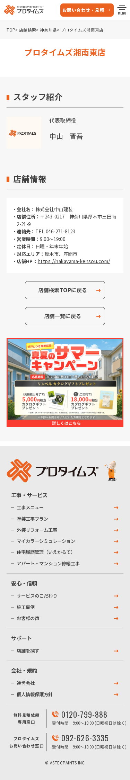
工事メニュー (30, 507)
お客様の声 (28, 618)
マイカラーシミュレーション (46, 540)
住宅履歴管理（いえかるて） (46, 551)
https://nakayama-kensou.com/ (73, 261)
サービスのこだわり (37, 595)
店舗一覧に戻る (62, 316)
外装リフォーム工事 (37, 529)
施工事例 (26, 606)
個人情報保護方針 (35, 694)
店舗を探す (28, 650)
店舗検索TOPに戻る (62, 290)
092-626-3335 (85, 737)
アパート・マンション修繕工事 (48, 563)
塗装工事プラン (32, 518)
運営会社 (26, 682)
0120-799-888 (84, 714)
